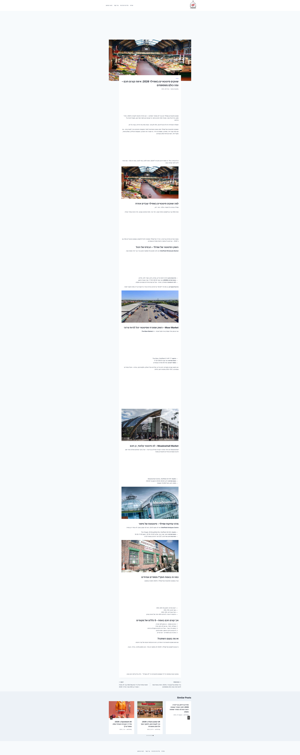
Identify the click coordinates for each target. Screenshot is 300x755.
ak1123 (185, 715)
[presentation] (150, 709)
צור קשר (116, 5)
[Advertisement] (150, 28)
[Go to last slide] (188, 718)
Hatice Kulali (174, 89)
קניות (177, 78)
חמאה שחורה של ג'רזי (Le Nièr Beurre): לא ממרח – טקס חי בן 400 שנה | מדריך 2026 (133, 684)
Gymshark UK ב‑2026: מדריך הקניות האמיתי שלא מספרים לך (122, 724)
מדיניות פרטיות (124, 5)
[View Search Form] (102, 5)
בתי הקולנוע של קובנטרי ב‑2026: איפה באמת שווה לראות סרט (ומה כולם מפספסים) (166, 684)
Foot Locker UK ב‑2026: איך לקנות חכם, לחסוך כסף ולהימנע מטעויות (150, 724)
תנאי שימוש (109, 5)
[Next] (111, 718)
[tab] (153, 735)
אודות (131, 5)
